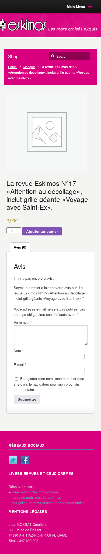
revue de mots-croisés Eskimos (36, 497)
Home (12, 67)
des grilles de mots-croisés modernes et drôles (48, 502)
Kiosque (29, 67)
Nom (18, 350)
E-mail (20, 364)
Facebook (24, 460)
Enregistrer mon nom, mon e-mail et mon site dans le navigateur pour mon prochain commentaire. (49, 384)
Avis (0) (20, 247)
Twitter (13, 460)
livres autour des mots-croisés (35, 491)
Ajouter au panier (42, 231)
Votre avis (23, 322)
